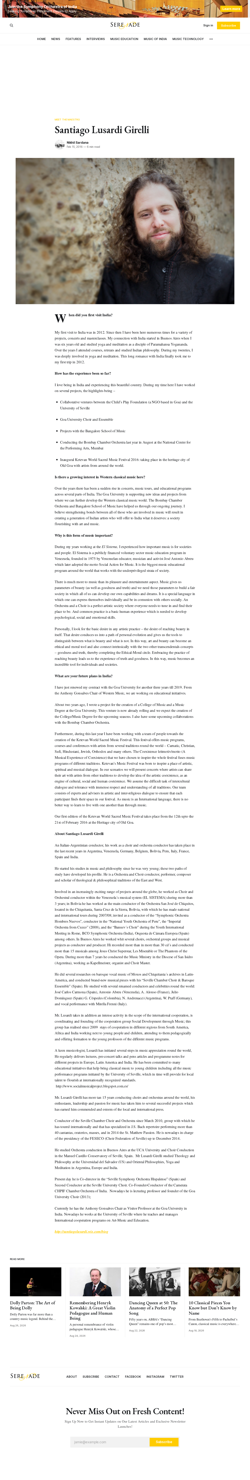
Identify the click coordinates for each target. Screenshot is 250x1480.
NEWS (55, 39)
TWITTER (177, 1376)
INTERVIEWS (96, 39)
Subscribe (228, 25)
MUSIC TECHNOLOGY (188, 39)
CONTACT (112, 1376)
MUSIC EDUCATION (124, 39)
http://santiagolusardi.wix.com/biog (81, 1231)
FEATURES (73, 39)
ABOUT (71, 1376)
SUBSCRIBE (91, 1376)
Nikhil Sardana (77, 142)
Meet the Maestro (67, 119)
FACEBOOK (133, 1376)
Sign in (208, 25)
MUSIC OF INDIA (155, 39)
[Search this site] (11, 25)
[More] (211, 39)
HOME (41, 39)
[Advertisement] (125, 74)
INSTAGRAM (155, 1376)
